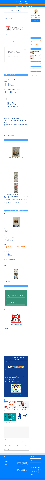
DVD (9, 54)
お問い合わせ (30, 6)
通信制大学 (22, 470)
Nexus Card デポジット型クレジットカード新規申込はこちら (16, 394)
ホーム (13, 6)
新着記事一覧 (17, 6)
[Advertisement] (16, 67)
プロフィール (6, 461)
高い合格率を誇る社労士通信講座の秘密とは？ (16, 324)
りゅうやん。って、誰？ (24, 6)
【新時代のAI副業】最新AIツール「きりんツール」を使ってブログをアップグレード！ (36, 471)
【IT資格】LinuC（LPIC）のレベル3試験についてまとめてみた (37, 56)
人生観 (23, 463)
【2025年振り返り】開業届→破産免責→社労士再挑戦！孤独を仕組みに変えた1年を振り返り (36, 468)
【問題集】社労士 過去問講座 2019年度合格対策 (14, 56)
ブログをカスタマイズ (19, 462)
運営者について (18, 471)
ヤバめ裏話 (27, 462)
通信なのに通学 (23, 469)
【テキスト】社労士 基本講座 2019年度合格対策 (14, 52)
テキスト (10, 53)
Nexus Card (6, 379)
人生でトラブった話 (19, 463)
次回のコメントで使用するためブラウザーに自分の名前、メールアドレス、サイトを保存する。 (16, 445)
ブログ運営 (23, 462)
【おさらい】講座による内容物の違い (12, 51)
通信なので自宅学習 (19, 469)
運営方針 (26, 470)
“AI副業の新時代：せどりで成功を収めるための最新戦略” (36, 474)
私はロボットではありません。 (8, 449)
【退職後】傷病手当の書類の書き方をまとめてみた (37, 51)
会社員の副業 (26, 463)
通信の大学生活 (18, 470)
